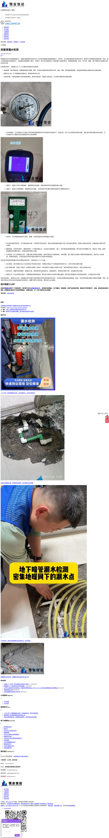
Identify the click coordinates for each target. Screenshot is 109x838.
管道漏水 (7, 288)
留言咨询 (6, 38)
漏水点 (6, 728)
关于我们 (6, 29)
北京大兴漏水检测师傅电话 (11, 734)
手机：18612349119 (7, 801)
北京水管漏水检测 (9, 746)
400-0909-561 (17, 756)
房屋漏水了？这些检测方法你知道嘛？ (15, 686)
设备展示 (6, 33)
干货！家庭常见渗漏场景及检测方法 (16, 309)
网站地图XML (58, 805)
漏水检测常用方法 (25, 305)
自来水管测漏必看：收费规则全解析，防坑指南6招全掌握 (20, 717)
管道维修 (36, 803)
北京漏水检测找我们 (6, 305)
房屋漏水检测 (16, 305)
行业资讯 (6, 703)
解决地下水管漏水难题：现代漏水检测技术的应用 (20, 311)
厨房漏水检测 (7, 727)
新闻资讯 (6, 35)
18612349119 (24, 756)
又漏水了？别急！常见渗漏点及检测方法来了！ (17, 684)
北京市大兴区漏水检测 (10, 730)
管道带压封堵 (7, 736)
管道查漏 (6, 732)
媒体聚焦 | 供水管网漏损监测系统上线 (14, 715)
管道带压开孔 (7, 744)
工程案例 (6, 31)
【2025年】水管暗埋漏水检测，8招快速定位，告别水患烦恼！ (21, 713)
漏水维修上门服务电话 (46, 803)
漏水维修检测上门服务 (27, 803)
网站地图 (50, 805)
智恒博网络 (72, 805)
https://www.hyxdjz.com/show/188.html (17, 307)
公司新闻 (22, 42)
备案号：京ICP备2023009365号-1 (10, 805)
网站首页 (6, 27)
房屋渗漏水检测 (8, 690)
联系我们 (6, 36)
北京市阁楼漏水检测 (9, 742)
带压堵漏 (6, 740)
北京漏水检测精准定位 (13, 803)
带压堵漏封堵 (7, 748)
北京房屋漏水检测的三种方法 (12, 691)
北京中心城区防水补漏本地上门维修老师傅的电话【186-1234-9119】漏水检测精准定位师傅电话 (31, 688)
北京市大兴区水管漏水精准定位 (13, 738)
